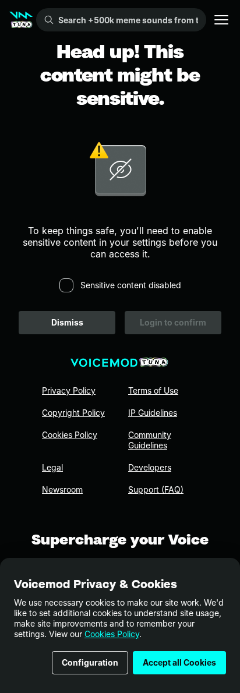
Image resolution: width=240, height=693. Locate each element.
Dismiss (67, 322)
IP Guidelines (152, 413)
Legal (52, 467)
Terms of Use (153, 390)
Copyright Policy (73, 413)
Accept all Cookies (179, 662)
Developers (149, 467)
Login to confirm (173, 322)
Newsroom (62, 489)
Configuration (90, 662)
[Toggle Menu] (221, 19)
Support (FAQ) (155, 489)
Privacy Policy (69, 390)
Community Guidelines (149, 440)
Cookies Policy (111, 634)
